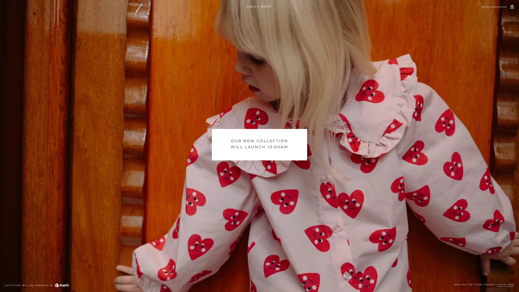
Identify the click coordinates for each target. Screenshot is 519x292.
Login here (505, 284)
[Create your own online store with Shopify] (62, 285)
